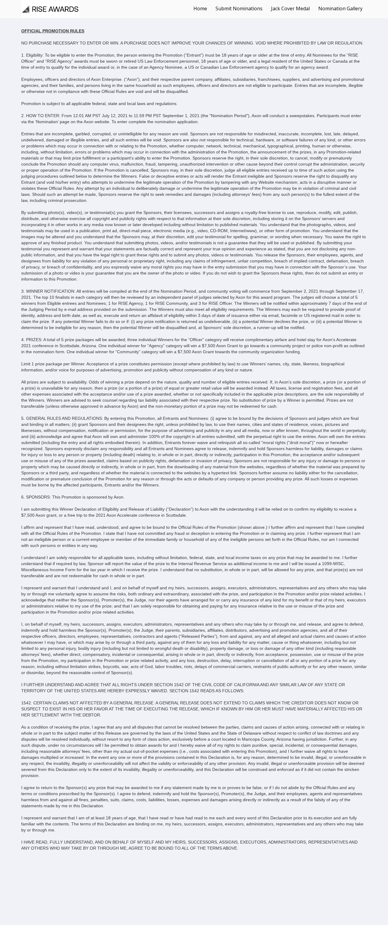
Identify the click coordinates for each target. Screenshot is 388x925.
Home (200, 8)
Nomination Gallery (340, 8)
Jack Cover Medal (290, 8)
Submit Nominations (239, 8)
